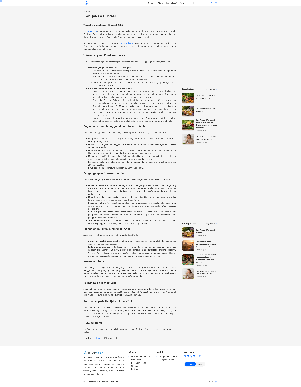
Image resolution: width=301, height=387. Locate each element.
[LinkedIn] (194, 356)
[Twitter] (191, 356)
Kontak (99, 338)
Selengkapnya (209, 89)
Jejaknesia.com (90, 31)
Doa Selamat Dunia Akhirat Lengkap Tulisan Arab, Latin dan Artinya (206, 244)
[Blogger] (185, 356)
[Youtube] (197, 356)
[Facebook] (188, 356)
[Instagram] (200, 356)
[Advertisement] (200, 49)
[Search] (212, 3)
